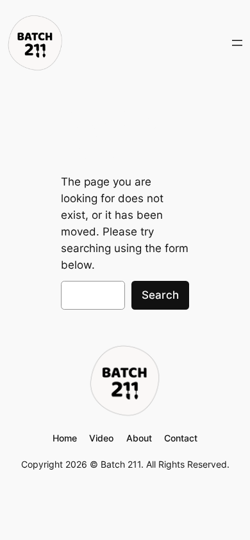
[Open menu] (237, 43)
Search (160, 295)
